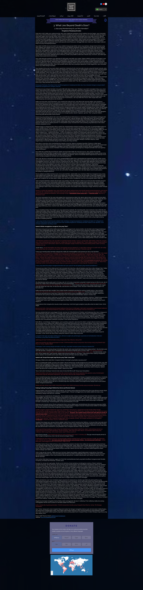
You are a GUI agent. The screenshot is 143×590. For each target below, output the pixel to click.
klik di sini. (71, 20)
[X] (106, 4)
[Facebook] (101, 4)
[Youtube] (103, 4)
